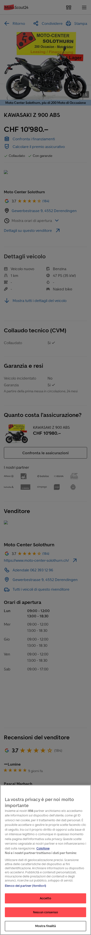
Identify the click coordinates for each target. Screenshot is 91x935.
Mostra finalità (45, 926)
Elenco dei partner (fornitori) (25, 886)
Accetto (45, 898)
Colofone (43, 848)
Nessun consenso (45, 912)
